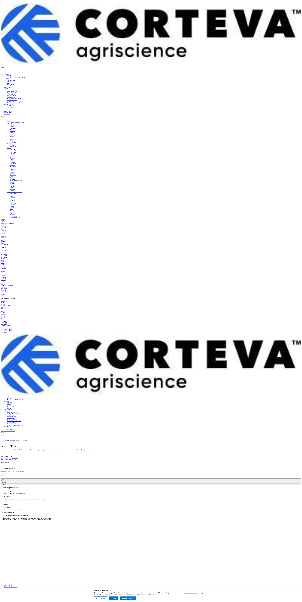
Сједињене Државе (15, 217)
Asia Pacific (10, 124)
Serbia (2, 116)
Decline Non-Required (128, 598)
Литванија (13, 163)
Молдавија (13, 166)
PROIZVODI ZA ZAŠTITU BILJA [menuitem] (16, 77)
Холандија (13, 185)
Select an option (5, 462)
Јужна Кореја (13, 142)
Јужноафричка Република (17, 122)
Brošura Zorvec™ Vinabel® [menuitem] (14, 98)
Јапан (11, 141)
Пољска (12, 170)
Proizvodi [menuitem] (6, 74)
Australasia (9, 143)
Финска (12, 182)
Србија (12, 176)
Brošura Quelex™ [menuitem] (11, 95)
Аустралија (13, 145)
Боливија (12, 194)
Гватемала (12, 197)
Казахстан (12, 129)
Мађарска (12, 165)
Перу (11, 209)
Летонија (12, 162)
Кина (11, 132)
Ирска (11, 159)
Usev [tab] (8, 471)
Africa (8, 121)
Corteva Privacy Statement (191, 592)
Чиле (11, 211)
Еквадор (12, 200)
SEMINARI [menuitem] (10, 107)
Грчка (11, 155)
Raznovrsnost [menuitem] (10, 84)
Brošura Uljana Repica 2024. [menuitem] (14, 101)
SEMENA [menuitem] (9, 76)
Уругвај (12, 210)
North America (10, 213)
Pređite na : (3, 461)
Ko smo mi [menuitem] (6, 78)
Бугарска (12, 153)
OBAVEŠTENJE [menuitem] (8, 104)
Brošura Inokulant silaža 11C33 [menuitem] (15, 102)
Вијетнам (12, 125)
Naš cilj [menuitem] (9, 81)
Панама (12, 206)
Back (5, 73)
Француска (13, 183)
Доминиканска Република (17, 199)
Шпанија (12, 190)
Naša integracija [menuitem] (11, 80)
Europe (9, 148)
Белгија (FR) (13, 149)
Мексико (12, 204)
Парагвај (12, 207)
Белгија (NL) (13, 150)
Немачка (12, 167)
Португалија (13, 169)
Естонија (12, 158)
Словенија (13, 175)
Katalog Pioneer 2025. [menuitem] (12, 90)
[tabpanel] (151, 480)
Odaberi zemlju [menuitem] (7, 114)
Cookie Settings (100, 598)
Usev (5, 467)
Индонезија (13, 128)
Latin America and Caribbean (14, 192)
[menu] (1, 1)
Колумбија (13, 202)
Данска (12, 156)
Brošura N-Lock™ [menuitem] (11, 93)
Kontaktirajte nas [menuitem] (8, 87)
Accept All (113, 598)
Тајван (12, 136)
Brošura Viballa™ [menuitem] (11, 94)
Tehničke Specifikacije (9, 468)
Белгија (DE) (13, 152)
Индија (12, 126)
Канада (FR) (13, 216)
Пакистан (12, 135)
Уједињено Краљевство (16, 180)
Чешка (12, 187)
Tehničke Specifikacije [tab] (18, 471)
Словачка (12, 173)
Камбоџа (12, 131)
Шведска (12, 189)
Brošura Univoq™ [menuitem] (11, 97)
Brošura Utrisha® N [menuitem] (12, 100)
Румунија (12, 172)
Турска (12, 177)
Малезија (12, 133)
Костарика (13, 203)
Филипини (13, 139)
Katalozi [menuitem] (6, 88)
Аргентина (13, 193)
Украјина (12, 179)
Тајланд (12, 138)
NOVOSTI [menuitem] (10, 105)
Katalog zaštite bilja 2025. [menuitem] (13, 91)
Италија (12, 160)
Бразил (12, 196)
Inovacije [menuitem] (9, 85)
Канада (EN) (13, 214)
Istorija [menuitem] (8, 83)
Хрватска (12, 186)
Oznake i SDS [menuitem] (7, 112)
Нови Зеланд (13, 146)
